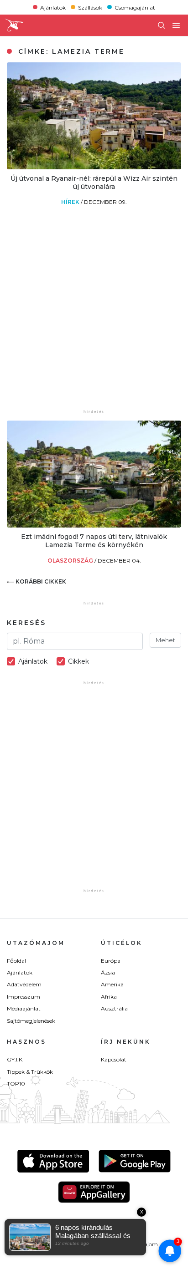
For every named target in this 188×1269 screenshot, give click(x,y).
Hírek (71, 201)
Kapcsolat (113, 1059)
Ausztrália (114, 1008)
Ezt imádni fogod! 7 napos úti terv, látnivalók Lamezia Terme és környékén (94, 541)
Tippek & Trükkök (30, 1071)
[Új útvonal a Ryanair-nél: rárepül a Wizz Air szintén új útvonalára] (94, 166)
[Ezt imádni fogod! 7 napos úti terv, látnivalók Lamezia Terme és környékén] (94, 525)
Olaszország (70, 560)
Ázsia (108, 972)
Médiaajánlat (24, 1008)
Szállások (90, 7)
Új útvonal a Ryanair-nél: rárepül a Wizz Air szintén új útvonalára (94, 182)
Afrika (109, 996)
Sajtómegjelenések (31, 1020)
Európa (110, 960)
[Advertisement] (94, 313)
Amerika (112, 984)
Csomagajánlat (135, 7)
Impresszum (23, 996)
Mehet (165, 640)
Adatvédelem (24, 984)
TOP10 (16, 1083)
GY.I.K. (15, 1059)
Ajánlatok (53, 7)
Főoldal (16, 960)
